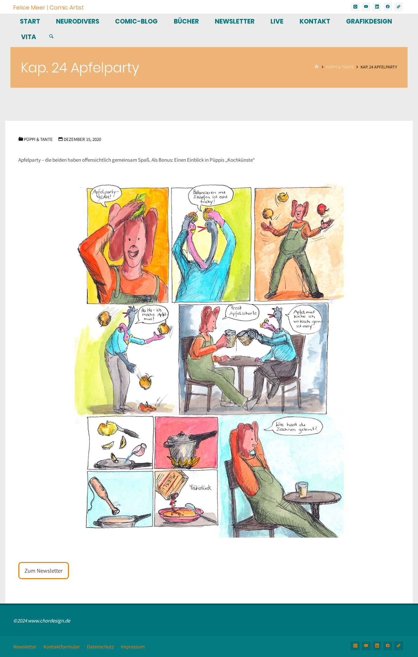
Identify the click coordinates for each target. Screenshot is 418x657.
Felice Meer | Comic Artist (48, 7)
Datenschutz (100, 646)
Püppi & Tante (340, 67)
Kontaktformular (61, 646)
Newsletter (24, 646)
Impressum (133, 646)
